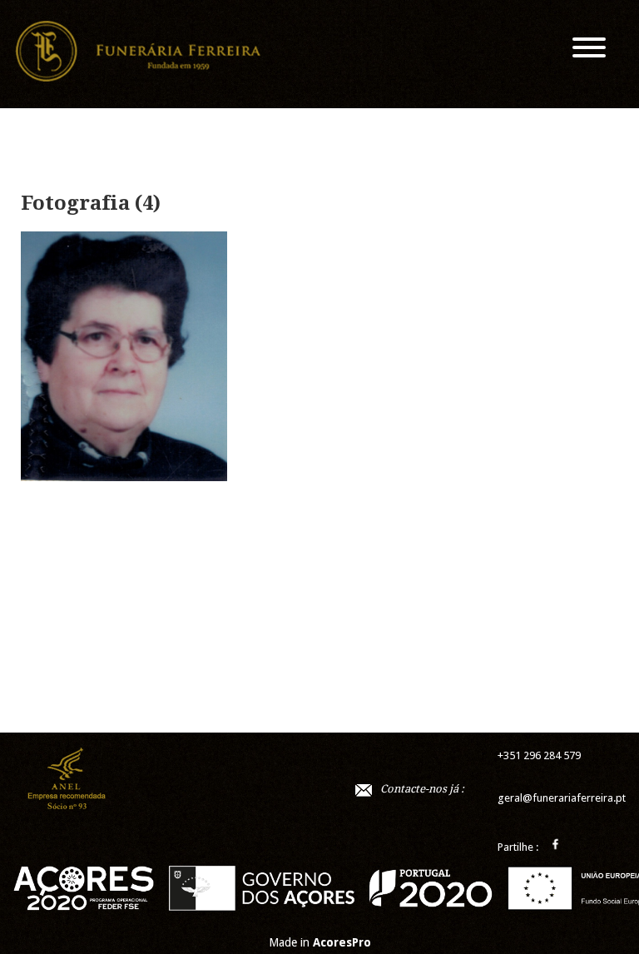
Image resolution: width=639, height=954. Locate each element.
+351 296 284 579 (539, 755)
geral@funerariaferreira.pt (562, 798)
